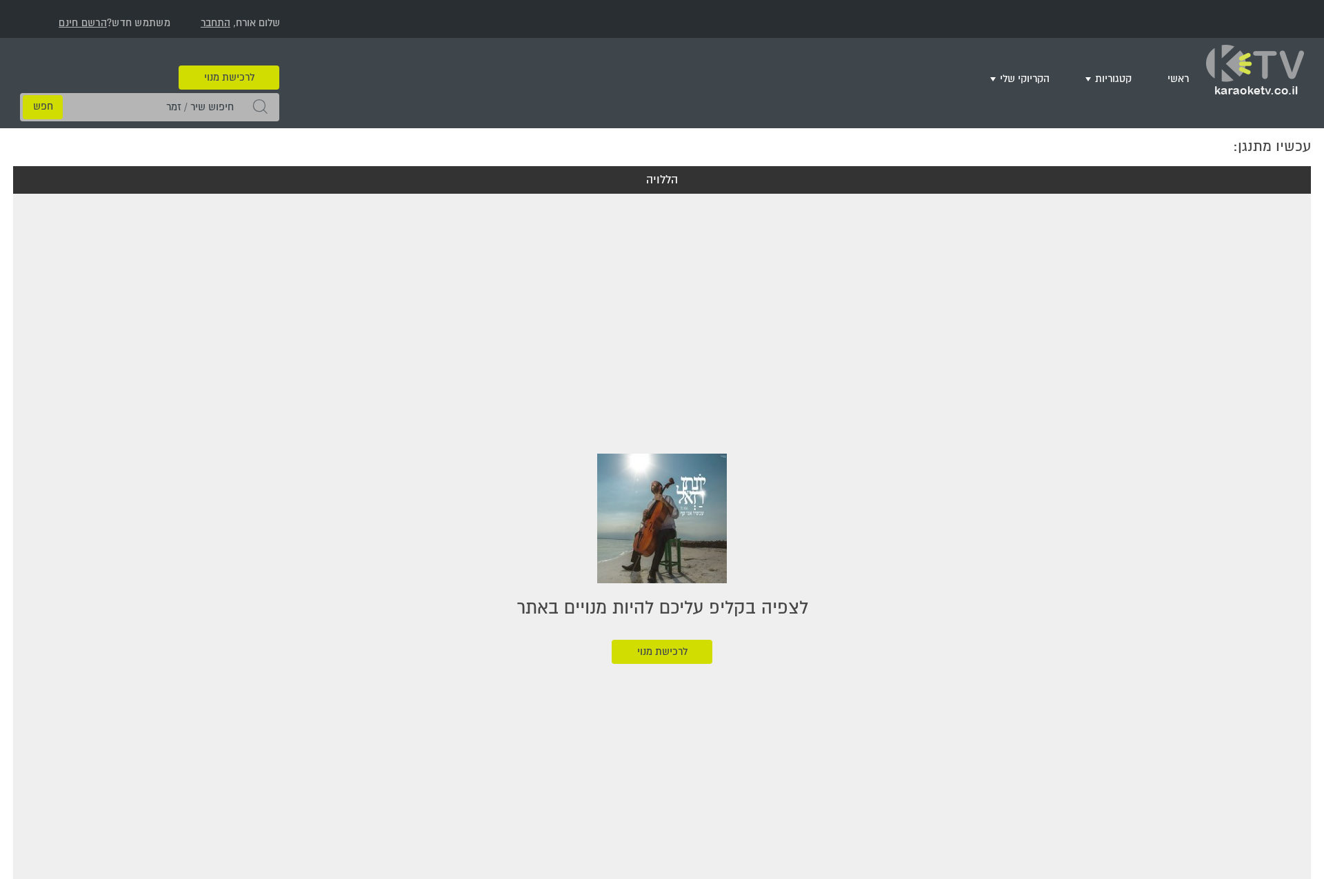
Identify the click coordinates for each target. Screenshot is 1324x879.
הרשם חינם (83, 23)
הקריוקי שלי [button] (1045, 76)
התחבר (215, 23)
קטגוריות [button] (1125, 76)
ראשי (1181, 76)
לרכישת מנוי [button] (229, 56)
